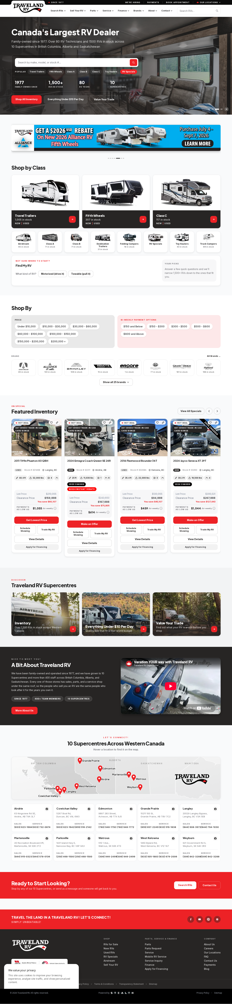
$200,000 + (58, 341)
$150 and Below (133, 326)
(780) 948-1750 (107, 827)
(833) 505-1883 (149, 856)
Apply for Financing (156, 968)
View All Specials (191, 411)
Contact (165, 10)
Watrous (104, 837)
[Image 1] (26, 454)
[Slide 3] (217, 109)
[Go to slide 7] (123, 158)
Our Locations (209, 2)
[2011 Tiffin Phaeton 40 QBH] (36, 437)
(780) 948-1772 (125, 827)
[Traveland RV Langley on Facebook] (215, 809)
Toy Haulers (111, 71)
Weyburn (188, 837)
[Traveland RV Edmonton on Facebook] (131, 809)
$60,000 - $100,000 (30, 333)
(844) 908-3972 (191, 827)
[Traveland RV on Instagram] (217, 919)
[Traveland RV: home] (28, 8)
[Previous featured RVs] (209, 411)
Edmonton (105, 808)
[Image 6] (47, 454)
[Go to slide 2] (110, 158)
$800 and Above (133, 333)
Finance (122, 10)
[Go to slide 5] (116, 158)
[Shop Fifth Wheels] (143, 219)
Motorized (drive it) (52, 273)
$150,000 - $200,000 (30, 341)
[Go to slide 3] (112, 158)
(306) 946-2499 (107, 856)
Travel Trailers (37, 71)
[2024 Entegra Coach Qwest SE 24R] (89, 437)
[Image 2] (30, 454)
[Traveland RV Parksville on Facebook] (89, 838)
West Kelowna (150, 837)
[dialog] (41, 982)
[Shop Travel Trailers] (72, 219)
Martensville (22, 837)
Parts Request (153, 948)
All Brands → (214, 356)
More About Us (24, 710)
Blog (206, 968)
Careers (208, 948)
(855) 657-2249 (149, 827)
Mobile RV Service (155, 956)
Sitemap (153, 984)
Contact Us (209, 885)
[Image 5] (43, 454)
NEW (17, 223)
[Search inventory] (217, 10)
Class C (96, 71)
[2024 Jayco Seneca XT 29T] (195, 437)
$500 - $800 (202, 326)
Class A (71, 71)
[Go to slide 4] (114, 158)
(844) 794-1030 (209, 827)
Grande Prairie (150, 808)
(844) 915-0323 (22, 856)
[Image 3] (34, 454)
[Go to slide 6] (120, 158)
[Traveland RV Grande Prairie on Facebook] (173, 809)
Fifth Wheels (55, 71)
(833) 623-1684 (22, 827)
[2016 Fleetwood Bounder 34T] (142, 437)
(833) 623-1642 (64, 827)
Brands (137, 10)
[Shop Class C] (213, 219)
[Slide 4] (221, 109)
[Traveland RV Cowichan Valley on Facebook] (89, 809)
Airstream (109, 960)
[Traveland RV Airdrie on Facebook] (46, 809)
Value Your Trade (104, 99)
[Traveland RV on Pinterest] (208, 919)
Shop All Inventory (26, 99)
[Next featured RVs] (217, 411)
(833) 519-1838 (167, 827)
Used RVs (109, 952)
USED (26, 223)
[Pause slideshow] (227, 109)
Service (107, 10)
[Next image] (59, 437)
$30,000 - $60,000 (85, 326)
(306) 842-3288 (191, 856)
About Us (209, 944)
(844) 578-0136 (40, 856)
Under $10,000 (26, 326)
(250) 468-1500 (64, 856)
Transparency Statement (131, 984)
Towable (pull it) (80, 273)
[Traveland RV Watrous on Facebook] (131, 838)
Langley (188, 808)
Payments (153, 2)
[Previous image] (14, 437)
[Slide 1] (209, 109)
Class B (83, 71)
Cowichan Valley (66, 808)
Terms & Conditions (104, 984)
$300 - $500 (179, 326)
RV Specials (128, 71)
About (151, 10)
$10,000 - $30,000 (54, 326)
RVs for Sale (111, 944)
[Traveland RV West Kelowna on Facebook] (173, 838)
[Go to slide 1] (108, 158)
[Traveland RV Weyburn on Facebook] (215, 838)
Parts (93, 10)
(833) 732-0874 (40, 827)
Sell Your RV (76, 10)
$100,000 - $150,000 (63, 333)
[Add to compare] (57, 423)
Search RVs (57, 10)
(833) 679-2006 (167, 856)
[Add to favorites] (51, 423)
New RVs (109, 948)
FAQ (206, 956)
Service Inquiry (154, 960)
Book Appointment (178, 2)
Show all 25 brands (114, 382)
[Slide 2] (213, 109)
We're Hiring (132, 2)
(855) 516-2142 (83, 827)
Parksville (62, 837)
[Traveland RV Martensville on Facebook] (46, 838)
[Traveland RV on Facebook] (190, 919)
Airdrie (18, 808)
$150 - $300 (157, 326)
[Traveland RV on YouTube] (199, 919)
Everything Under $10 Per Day (66, 99)
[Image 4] (39, 454)
